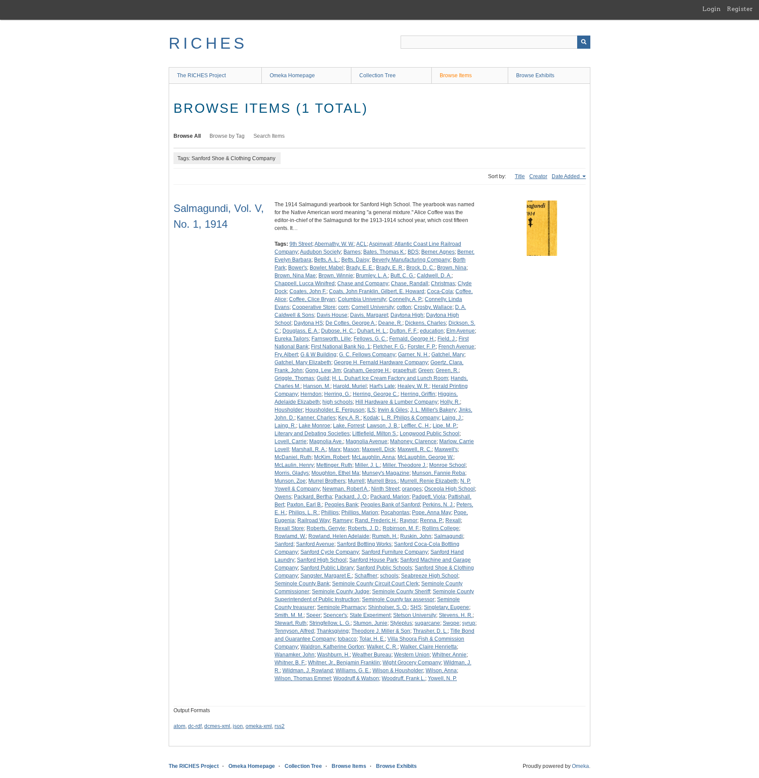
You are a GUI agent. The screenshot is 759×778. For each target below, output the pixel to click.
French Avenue (456, 347)
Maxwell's (446, 449)
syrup (468, 623)
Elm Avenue (460, 331)
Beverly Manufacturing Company (411, 260)
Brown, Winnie (335, 275)
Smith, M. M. (289, 615)
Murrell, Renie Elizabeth (429, 481)
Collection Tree (377, 75)
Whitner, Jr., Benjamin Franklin (344, 663)
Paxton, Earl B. (304, 505)
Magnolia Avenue (366, 441)
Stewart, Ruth (291, 623)
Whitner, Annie (449, 655)
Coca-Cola (440, 291)
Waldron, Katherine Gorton (332, 647)
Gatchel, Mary (447, 354)
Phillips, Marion (359, 512)
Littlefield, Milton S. (374, 433)
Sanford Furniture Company (394, 552)
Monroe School (447, 465)
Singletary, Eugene (446, 607)
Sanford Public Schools (384, 568)
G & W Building (318, 354)
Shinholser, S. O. (388, 607)
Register (740, 8)
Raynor (408, 520)
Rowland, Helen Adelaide (338, 536)
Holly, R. (450, 402)
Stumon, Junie (370, 623)
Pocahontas (395, 512)
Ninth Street (385, 489)
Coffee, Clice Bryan (312, 299)
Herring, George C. (375, 394)
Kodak (371, 418)
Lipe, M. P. (445, 426)
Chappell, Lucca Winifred (305, 283)
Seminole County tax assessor (398, 599)
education (432, 331)
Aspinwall (380, 244)
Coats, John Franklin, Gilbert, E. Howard (376, 291)
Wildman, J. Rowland (307, 670)
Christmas (443, 283)
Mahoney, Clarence (413, 441)
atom (179, 726)
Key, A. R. (349, 418)
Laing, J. (452, 418)
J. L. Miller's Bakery (433, 410)
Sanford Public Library (327, 568)
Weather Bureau (371, 655)
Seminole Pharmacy (341, 607)
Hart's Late (382, 386)
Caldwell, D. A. (434, 275)
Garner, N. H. (413, 354)
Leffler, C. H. (415, 426)
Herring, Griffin (418, 394)
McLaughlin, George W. (425, 457)
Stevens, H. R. (456, 615)
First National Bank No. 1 (340, 347)
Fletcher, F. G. (389, 347)
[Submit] (583, 42)
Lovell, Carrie (291, 441)
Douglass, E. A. (300, 331)
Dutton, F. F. (403, 331)
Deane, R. (390, 323)
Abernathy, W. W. (334, 244)
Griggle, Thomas (294, 378)
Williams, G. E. (353, 670)
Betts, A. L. (326, 260)
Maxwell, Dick (378, 449)
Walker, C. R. (382, 647)
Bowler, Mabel (326, 268)
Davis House (332, 315)
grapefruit (404, 370)
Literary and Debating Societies (312, 433)
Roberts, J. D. (364, 528)
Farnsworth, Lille (331, 339)
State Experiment (370, 615)
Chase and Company (362, 283)
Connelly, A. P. (405, 299)
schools (389, 576)
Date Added (566, 176)
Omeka (580, 766)
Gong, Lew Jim (323, 370)
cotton (404, 307)
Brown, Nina (451, 268)
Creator (538, 176)
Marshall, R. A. (309, 449)
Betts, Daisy (355, 260)
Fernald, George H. (412, 339)
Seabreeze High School (429, 576)
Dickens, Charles (425, 323)
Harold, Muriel (350, 386)
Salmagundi (448, 536)
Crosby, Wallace (433, 307)
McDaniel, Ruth (293, 457)
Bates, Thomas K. (384, 252)
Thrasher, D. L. (430, 631)
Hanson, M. (316, 386)
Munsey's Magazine (385, 473)
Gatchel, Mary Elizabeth (303, 362)
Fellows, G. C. (370, 339)
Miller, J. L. (367, 465)
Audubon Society (320, 252)
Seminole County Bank (302, 584)
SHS (415, 607)
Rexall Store (289, 528)
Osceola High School (449, 489)
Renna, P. (431, 520)
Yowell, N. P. (442, 678)
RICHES (208, 43)
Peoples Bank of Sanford (390, 505)
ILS (371, 410)
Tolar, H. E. (372, 639)
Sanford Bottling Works (364, 544)
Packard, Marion (389, 497)
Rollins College (440, 528)
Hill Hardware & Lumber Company (396, 402)
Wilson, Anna (441, 670)
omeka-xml (259, 726)
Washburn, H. (333, 655)
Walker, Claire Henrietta (428, 647)
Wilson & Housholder (397, 670)
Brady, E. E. (359, 268)
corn (343, 307)
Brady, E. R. (390, 268)
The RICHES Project (201, 75)
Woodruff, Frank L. (403, 678)
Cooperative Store (314, 307)
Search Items (269, 136)
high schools (337, 402)
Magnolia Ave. (326, 441)
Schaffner (365, 576)
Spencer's (335, 615)
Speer (313, 615)
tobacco (347, 639)
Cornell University (372, 307)
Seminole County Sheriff (401, 591)
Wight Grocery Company (412, 663)
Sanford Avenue (315, 544)
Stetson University (414, 615)
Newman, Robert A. (345, 489)
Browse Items (456, 75)
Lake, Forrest (348, 426)
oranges (412, 489)
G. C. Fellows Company (367, 354)
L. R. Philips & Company (410, 418)
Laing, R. (285, 426)
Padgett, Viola (428, 497)
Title (520, 176)
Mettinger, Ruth (334, 465)
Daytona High (406, 315)
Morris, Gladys (292, 473)
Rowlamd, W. (290, 536)
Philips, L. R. (303, 512)
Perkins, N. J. (438, 505)
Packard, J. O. (351, 497)
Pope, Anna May (431, 512)
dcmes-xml (217, 726)
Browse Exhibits (535, 75)
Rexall (453, 520)
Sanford (284, 544)
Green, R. (447, 370)
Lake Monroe (314, 426)
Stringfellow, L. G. (330, 623)
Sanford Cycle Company (329, 552)
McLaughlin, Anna (373, 457)
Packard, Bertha (313, 497)
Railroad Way (313, 520)
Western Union (412, 655)
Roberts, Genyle (326, 528)
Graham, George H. (366, 370)
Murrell (356, 481)
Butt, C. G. (402, 275)
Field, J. (446, 339)
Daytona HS (308, 323)
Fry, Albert (286, 354)
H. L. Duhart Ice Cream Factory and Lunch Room (390, 378)
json (238, 726)
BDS (413, 252)
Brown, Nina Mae (295, 275)
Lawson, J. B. (382, 426)
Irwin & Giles (393, 410)
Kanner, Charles (316, 418)
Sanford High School (322, 560)
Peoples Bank (341, 505)
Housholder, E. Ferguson (335, 410)
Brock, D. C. (420, 268)
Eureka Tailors (292, 339)
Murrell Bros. (382, 481)
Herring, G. (337, 394)
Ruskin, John (415, 536)
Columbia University (362, 299)
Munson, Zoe (290, 481)
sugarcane (427, 623)
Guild (323, 378)
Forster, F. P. (422, 347)
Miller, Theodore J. (404, 465)
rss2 (280, 726)
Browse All (187, 136)
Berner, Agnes (438, 252)
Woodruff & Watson (356, 678)
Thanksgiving (333, 631)
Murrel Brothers (326, 481)
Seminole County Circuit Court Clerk (375, 584)
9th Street (300, 244)
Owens (283, 497)
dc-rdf (195, 726)
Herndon (311, 394)
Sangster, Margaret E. (326, 576)
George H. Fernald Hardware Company (381, 362)
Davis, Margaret (369, 315)
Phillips (330, 512)
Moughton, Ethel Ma (335, 473)
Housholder (289, 410)
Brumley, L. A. (372, 275)
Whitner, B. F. (290, 663)
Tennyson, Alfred (294, 631)
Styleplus (401, 623)
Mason (351, 449)
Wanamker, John (294, 655)
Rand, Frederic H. (376, 520)
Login (711, 8)
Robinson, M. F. (401, 528)
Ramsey (342, 520)
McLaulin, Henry (294, 465)
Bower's (297, 268)
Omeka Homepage (292, 75)
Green (425, 370)
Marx (334, 449)
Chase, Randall (409, 283)
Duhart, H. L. (372, 331)
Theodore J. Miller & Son (380, 631)
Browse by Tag (227, 136)
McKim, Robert (331, 457)
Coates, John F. (307, 291)
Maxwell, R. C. (415, 449)
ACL (361, 244)
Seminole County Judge (340, 591)
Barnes (352, 252)
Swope (451, 623)
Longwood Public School (429, 433)
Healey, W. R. (413, 386)
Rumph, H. (385, 536)
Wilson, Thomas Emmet (303, 678)
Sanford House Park (373, 560)
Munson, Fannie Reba (438, 473)
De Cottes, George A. (350, 323)
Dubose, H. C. (337, 331)
